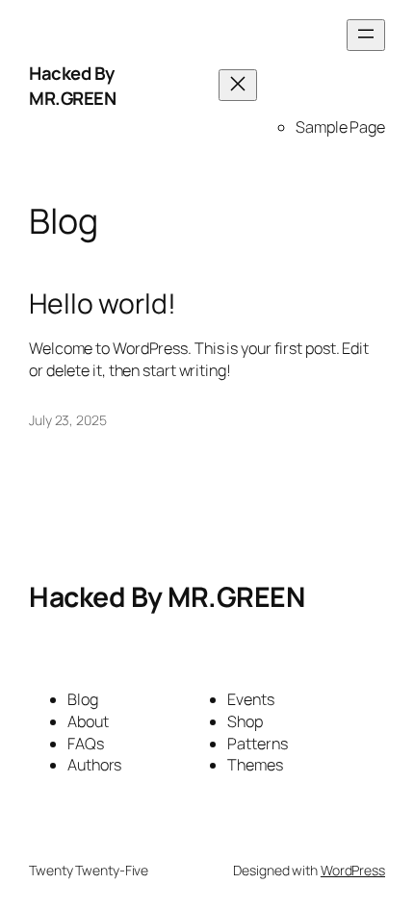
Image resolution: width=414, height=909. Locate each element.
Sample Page (340, 127)
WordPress (353, 870)
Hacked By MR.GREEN (72, 86)
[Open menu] (366, 35)
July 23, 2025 (68, 420)
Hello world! (102, 304)
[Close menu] (238, 85)
